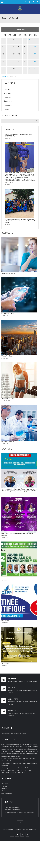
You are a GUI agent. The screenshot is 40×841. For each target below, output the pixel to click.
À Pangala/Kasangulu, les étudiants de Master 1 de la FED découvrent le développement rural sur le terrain (20, 220)
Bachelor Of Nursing (7, 441)
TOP (20, 822)
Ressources (8, 105)
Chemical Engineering (8, 273)
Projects (4, 788)
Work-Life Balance (7, 356)
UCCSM (6, 109)
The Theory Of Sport (7, 398)
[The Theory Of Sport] (19, 380)
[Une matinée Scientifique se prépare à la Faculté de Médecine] (19, 515)
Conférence (5, 578)
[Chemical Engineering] (19, 254)
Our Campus (5, 783)
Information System (7, 313)
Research (4, 786)
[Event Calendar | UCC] (20, 9)
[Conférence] (19, 559)
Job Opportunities (7, 793)
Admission (9, 101)
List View (14, 76)
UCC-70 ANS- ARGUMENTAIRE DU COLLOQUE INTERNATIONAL (20, 744)
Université (8, 93)
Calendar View (5, 76)
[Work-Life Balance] (19, 337)
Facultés (8, 97)
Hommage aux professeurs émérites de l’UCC (15, 768)
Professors (5, 791)
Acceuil (8, 89)
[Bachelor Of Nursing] (19, 423)
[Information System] (19, 294)
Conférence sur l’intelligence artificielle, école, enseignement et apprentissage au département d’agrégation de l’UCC (19, 490)
